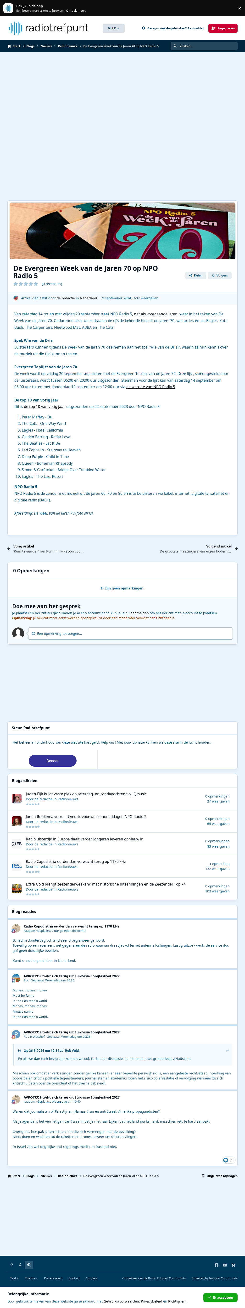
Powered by (215, 1278)
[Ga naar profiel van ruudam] (16, 928)
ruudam (29, 931)
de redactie (66, 298)
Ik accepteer (223, 1297)
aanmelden (140, 613)
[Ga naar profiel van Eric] (16, 978)
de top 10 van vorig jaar (44, 406)
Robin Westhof (34, 1037)
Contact (74, 1278)
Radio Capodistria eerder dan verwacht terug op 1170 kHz (76, 861)
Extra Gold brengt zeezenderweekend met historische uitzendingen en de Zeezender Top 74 (106, 884)
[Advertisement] (122, 87)
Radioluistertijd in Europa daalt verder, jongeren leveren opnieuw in (85, 839)
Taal (13, 1278)
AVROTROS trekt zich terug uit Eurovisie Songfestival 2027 (72, 976)
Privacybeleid (53, 1278)
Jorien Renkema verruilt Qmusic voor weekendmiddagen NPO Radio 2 (86, 816)
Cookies (91, 1278)
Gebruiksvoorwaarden (121, 1301)
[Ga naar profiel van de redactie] (15, 298)
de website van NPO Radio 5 (150, 386)
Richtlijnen (176, 1301)
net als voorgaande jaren (156, 314)
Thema (30, 1278)
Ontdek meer (10, 8)
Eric (26, 980)
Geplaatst (54, 931)
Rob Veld (72, 1050)
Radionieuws (68, 799)
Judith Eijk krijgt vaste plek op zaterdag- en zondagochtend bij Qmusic (86, 794)
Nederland (88, 298)
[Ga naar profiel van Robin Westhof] (16, 1034)
